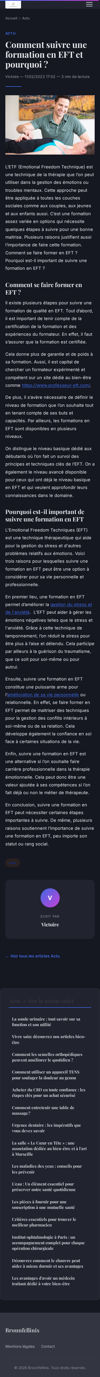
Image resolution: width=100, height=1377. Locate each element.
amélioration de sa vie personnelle (43, 694)
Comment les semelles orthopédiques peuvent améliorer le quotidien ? (47, 1057)
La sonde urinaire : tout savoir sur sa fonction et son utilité (46, 1021)
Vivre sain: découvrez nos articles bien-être (49, 1039)
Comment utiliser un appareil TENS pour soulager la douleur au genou (45, 1074)
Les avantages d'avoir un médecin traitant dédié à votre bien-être (43, 1280)
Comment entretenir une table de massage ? (43, 1110)
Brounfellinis (22, 1330)
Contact (48, 1346)
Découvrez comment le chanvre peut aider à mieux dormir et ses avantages (47, 1263)
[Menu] (89, 4)
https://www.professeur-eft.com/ (56, 385)
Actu (26, 18)
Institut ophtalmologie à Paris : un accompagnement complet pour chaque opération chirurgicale (48, 1242)
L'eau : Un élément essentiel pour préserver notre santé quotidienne (44, 1186)
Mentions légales (20, 1346)
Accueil (11, 18)
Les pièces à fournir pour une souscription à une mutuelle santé (43, 1204)
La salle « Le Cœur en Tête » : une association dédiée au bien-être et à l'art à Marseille (49, 1148)
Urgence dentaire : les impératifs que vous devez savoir (46, 1127)
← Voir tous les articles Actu (32, 956)
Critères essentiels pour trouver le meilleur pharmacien (44, 1222)
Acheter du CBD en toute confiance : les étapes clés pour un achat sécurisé (48, 1092)
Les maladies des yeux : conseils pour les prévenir (47, 1168)
